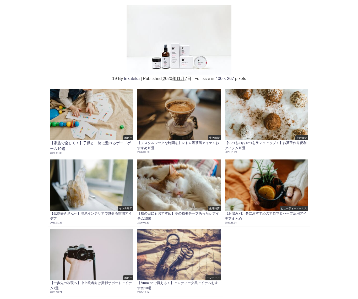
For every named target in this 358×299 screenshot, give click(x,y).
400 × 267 (224, 78)
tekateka (132, 78)
